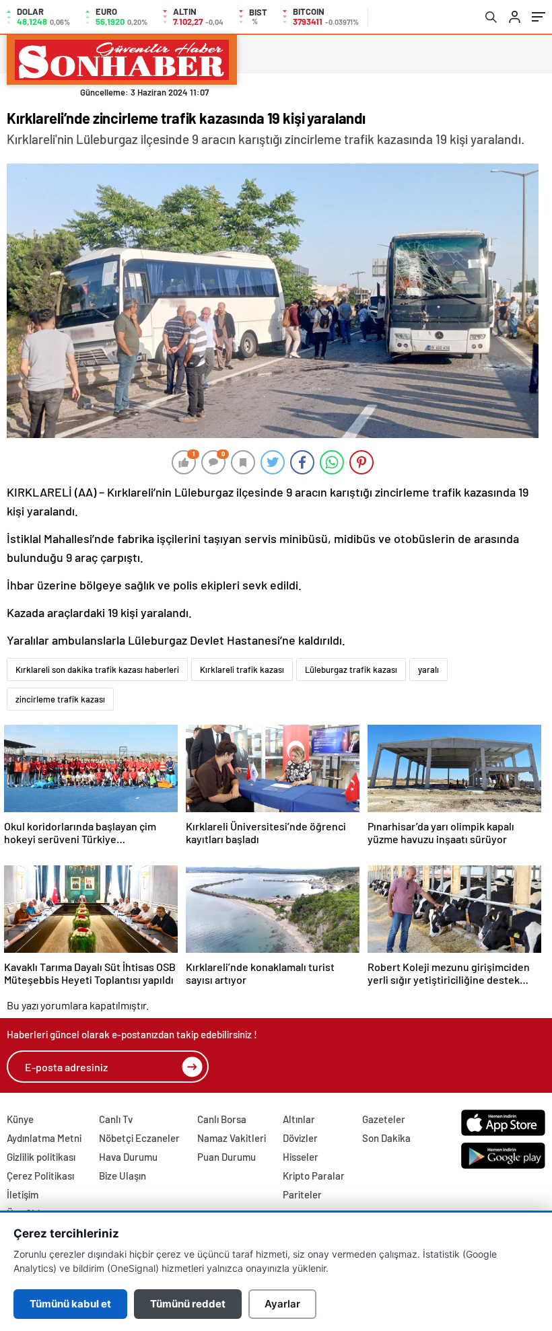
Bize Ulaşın (122, 1176)
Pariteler (302, 1194)
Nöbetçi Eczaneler (139, 1138)
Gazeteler (383, 1119)
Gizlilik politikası (41, 1157)
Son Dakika (386, 1138)
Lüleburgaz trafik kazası (351, 669)
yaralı (428, 669)
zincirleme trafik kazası (60, 699)
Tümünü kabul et (70, 1303)
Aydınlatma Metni (44, 1138)
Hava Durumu (128, 1157)
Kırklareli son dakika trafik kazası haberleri (97, 669)
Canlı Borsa (221, 1119)
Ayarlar (282, 1303)
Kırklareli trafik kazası (242, 669)
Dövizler (300, 1138)
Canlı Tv (116, 1119)
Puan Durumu (226, 1157)
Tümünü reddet (188, 1303)
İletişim (22, 1194)
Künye (20, 1119)
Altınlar (299, 1119)
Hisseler (300, 1157)
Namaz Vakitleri (231, 1138)
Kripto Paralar (314, 1176)
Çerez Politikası (40, 1176)
